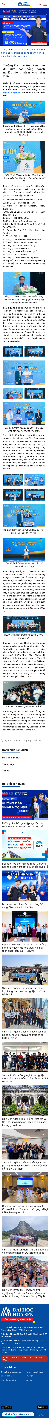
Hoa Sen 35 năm (11, 757)
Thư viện (29, 1376)
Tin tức (17, 49)
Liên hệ (29, 1380)
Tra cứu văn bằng (8, 1380)
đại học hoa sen (12, 740)
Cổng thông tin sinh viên (11, 1372)
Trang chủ (6, 49)
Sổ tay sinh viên (8, 1376)
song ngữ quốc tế (31, 740)
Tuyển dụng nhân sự (34, 1372)
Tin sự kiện (8, 764)
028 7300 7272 (23, 1357)
